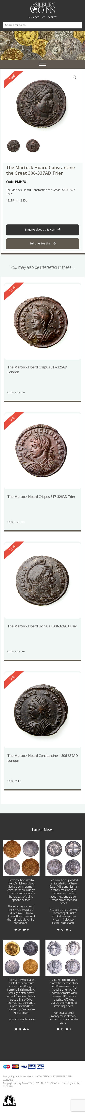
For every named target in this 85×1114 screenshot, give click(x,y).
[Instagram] (36, 872)
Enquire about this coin (40, 229)
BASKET (52, 17)
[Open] (21, 858)
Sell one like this (40, 243)
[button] (74, 77)
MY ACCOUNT (36, 17)
